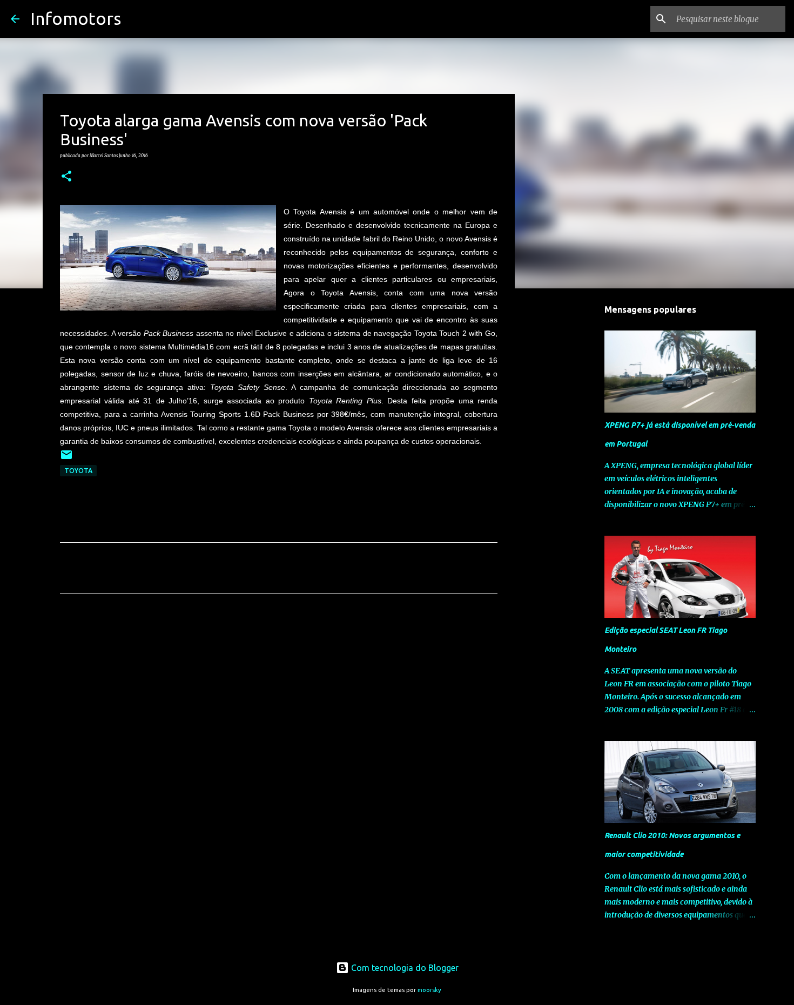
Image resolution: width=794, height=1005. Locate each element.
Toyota (78, 470)
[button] (66, 177)
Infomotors (75, 18)
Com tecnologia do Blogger (404, 968)
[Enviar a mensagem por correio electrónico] (66, 458)
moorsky (429, 990)
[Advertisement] (278, 702)
